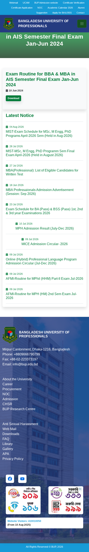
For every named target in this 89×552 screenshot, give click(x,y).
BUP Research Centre (18, 409)
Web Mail (9, 429)
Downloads (10, 434)
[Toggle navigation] (82, 23)
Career (7, 384)
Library (7, 444)
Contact (80, 12)
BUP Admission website (46, 2)
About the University (17, 379)
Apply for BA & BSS (62, 12)
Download (13, 98)
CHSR (7, 404)
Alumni (81, 7)
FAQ (5, 439)
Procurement (11, 389)
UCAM (26, 2)
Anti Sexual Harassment (20, 424)
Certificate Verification (73, 2)
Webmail (13, 2)
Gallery (7, 449)
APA (5, 454)
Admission (10, 399)
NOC (40, 7)
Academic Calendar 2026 (60, 7)
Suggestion (41, 12)
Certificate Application (21, 7)
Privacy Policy (12, 459)
